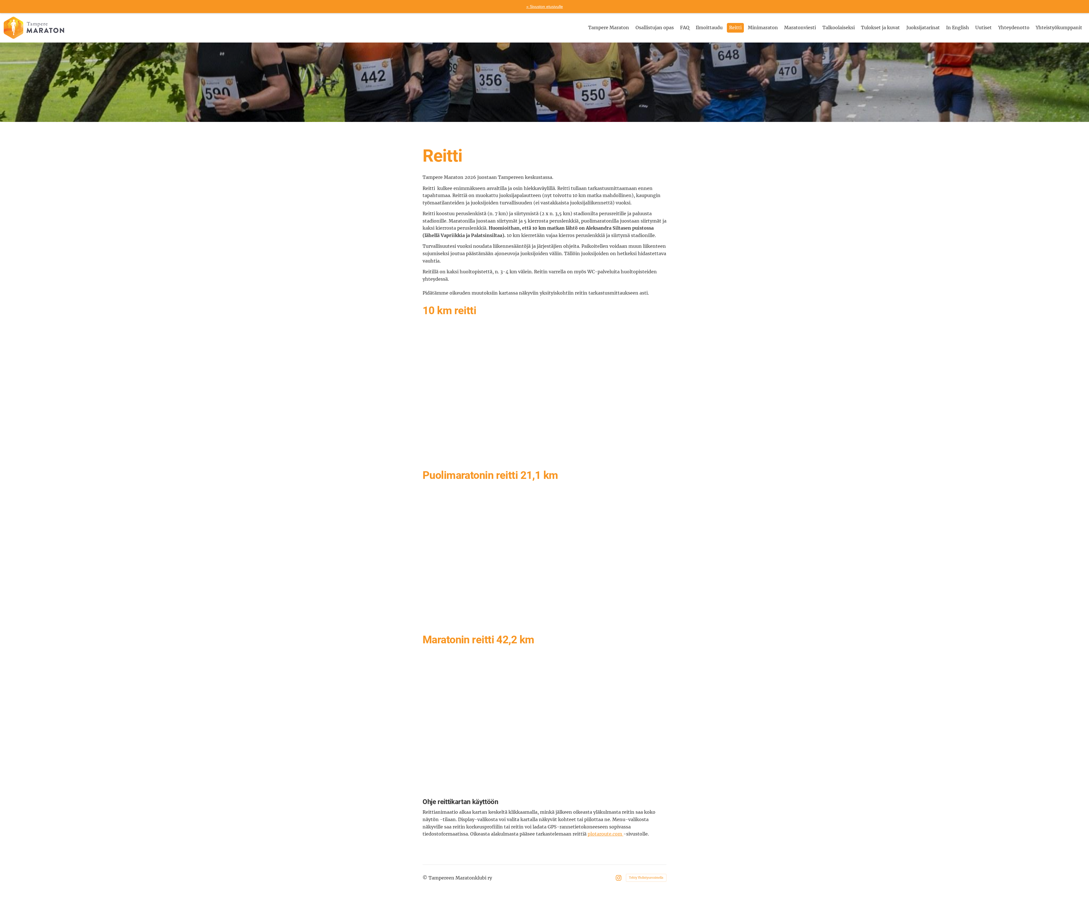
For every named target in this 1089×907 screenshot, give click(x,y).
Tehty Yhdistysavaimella (646, 877)
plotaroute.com (605, 834)
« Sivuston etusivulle (544, 6)
